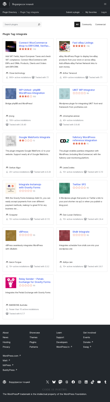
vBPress (23, 231)
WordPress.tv (64, 347)
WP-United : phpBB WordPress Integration (32, 91)
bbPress (8, 365)
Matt (6, 360)
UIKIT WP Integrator (84, 89)
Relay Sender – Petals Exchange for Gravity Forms (35, 280)
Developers (61, 342)
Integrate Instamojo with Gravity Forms (30, 186)
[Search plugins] (39, 24)
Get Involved (89, 332)
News (5, 337)
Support (60, 337)
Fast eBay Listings (83, 42)
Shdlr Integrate (81, 231)
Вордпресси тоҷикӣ (19, 382)
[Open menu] (105, 4)
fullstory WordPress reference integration (85, 139)
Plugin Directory (10, 12)
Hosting (6, 342)
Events (86, 337)
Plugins (33, 342)
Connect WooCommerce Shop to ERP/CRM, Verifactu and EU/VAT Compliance (35, 44)
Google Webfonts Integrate (34, 137)
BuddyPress (10, 370)
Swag (87, 347)
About (6, 332)
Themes (33, 337)
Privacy (6, 347)
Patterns (34, 347)
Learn (59, 332)
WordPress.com (12, 355)
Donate (88, 342)
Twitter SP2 (79, 184)
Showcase (35, 332)
